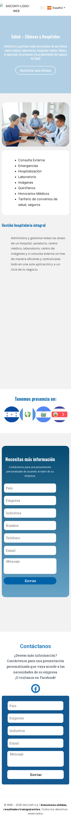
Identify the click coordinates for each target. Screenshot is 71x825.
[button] (7, 414)
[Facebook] (35, 688)
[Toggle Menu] (42, 8)
